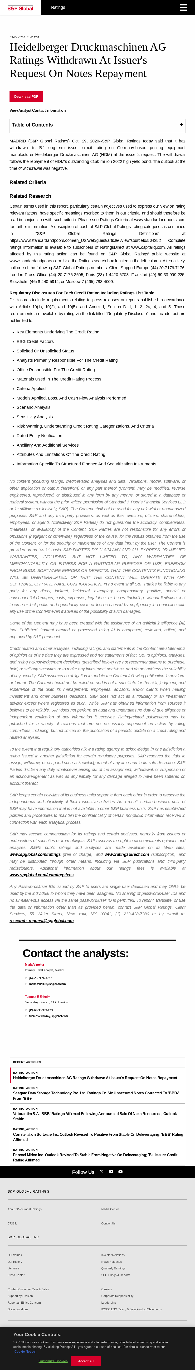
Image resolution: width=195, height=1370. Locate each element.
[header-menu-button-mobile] (183, 7)
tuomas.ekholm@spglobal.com (48, 1016)
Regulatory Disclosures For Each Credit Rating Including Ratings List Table (82, 293)
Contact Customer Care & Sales (28, 1289)
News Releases (111, 1261)
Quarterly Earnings (113, 1268)
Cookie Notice (25, 1351)
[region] (97, 1348)
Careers (106, 1289)
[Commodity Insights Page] (102, 1172)
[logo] (20, 7)
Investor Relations (113, 1255)
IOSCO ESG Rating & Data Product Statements (131, 1309)
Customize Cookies (53, 1361)
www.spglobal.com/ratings (35, 854)
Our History (15, 1261)
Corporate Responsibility (117, 1296)
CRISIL (12, 1223)
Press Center (16, 1275)
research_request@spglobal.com (42, 920)
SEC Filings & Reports (115, 1275)
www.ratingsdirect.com (127, 854)
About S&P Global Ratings (25, 1209)
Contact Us (108, 1223)
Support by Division (20, 1296)
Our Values (15, 1255)
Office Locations (18, 1309)
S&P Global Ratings (28, 1191)
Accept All (85, 1361)
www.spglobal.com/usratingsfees (41, 875)
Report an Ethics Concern (24, 1302)
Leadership (108, 1302)
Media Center (110, 1209)
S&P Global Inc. (24, 1237)
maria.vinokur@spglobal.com (47, 984)
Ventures (13, 1268)
